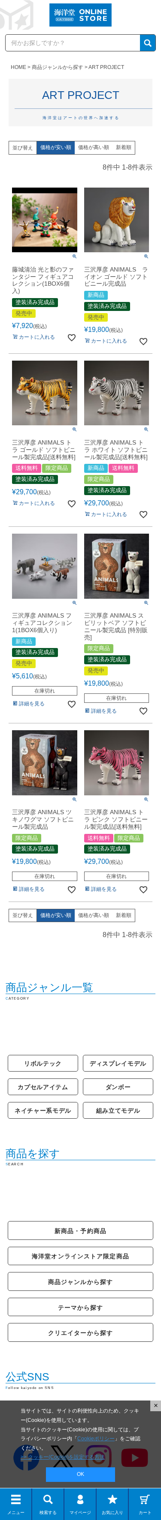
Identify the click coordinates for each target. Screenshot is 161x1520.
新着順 (123, 147)
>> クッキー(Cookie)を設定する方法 (63, 1457)
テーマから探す (80, 1307)
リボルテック (43, 1063)
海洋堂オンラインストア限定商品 (80, 1256)
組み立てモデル (118, 1110)
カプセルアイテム (43, 1087)
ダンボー (118, 1087)
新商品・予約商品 (80, 1230)
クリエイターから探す (80, 1332)
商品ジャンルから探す (57, 67)
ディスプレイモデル (118, 1063)
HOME (18, 67)
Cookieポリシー (96, 1439)
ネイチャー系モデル (43, 1110)
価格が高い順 (93, 147)
